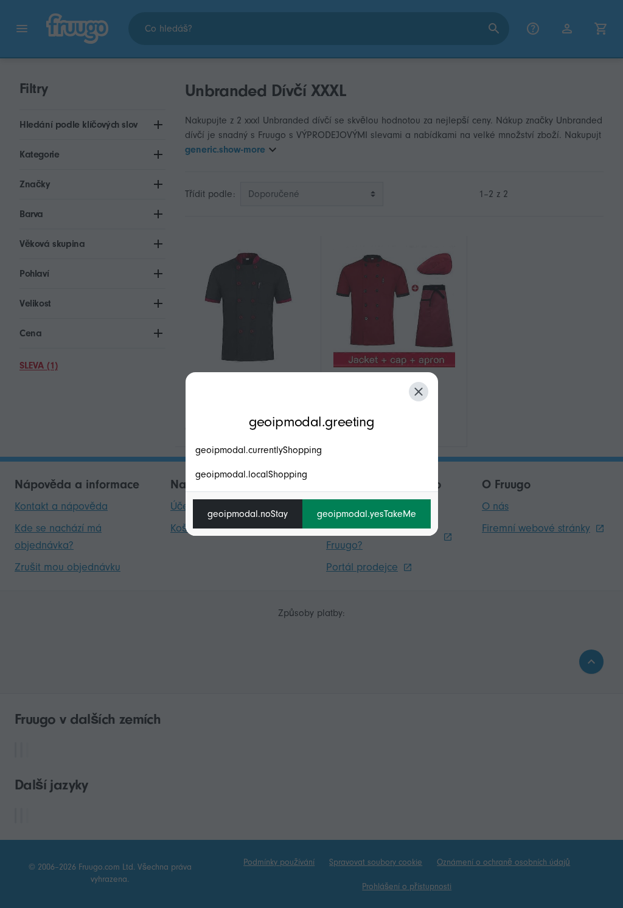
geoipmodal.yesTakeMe (366, 513)
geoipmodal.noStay (247, 513)
